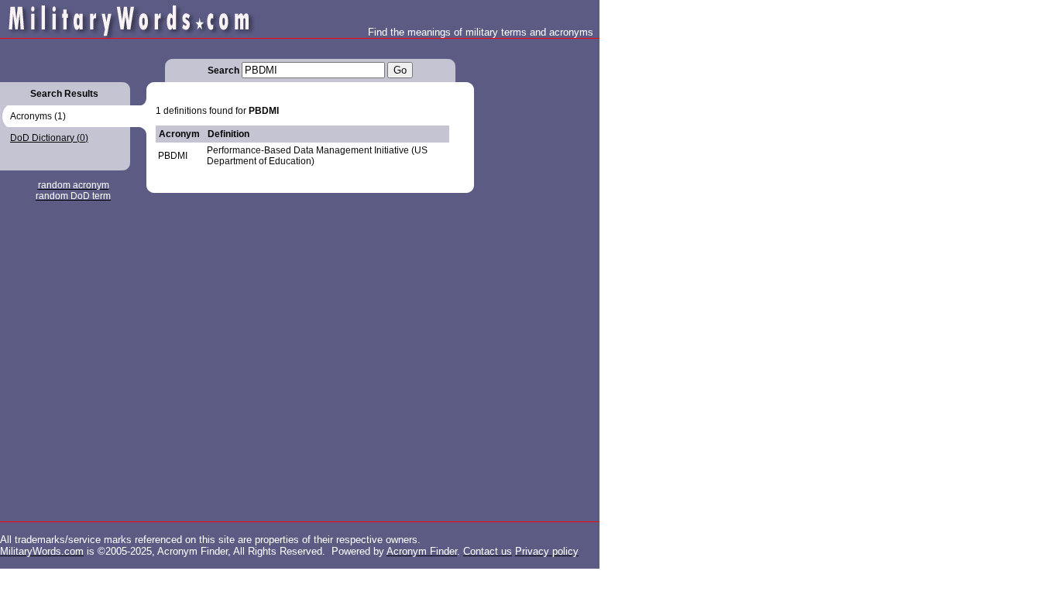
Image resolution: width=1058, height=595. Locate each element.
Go (400, 70)
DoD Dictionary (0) (49, 137)
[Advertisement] (536, 271)
